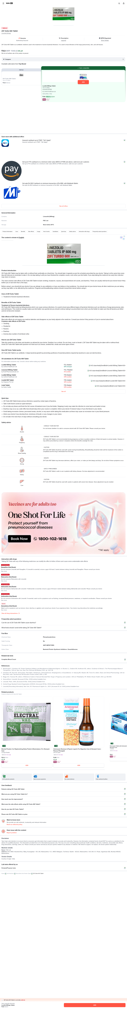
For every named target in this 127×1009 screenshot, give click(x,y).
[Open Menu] (3, 3)
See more (4, 571)
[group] (63, 12)
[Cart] (123, 3)
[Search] (119, 3)
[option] (7, 231)
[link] (9, 3)
